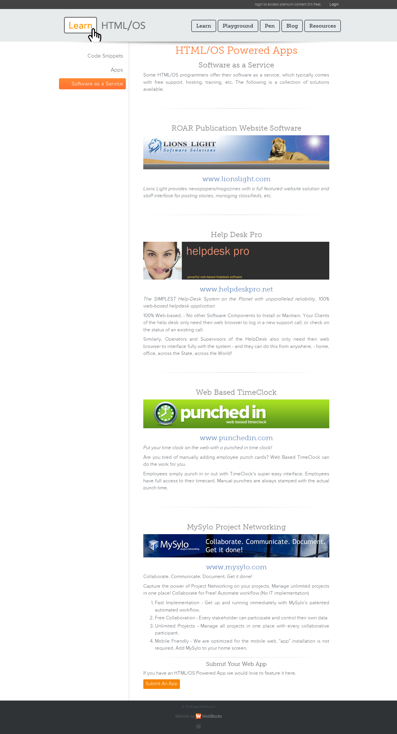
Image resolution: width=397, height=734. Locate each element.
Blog (292, 26)
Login (334, 4)
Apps (117, 70)
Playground (238, 26)
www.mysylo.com (236, 567)
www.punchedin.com (236, 437)
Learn (203, 26)
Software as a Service (97, 84)
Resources (322, 26)
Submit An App (162, 683)
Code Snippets (105, 56)
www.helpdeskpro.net (236, 289)
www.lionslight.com (236, 179)
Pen (270, 26)
